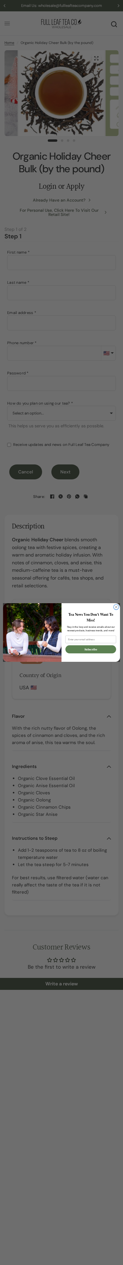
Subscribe (90, 649)
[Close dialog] (116, 607)
